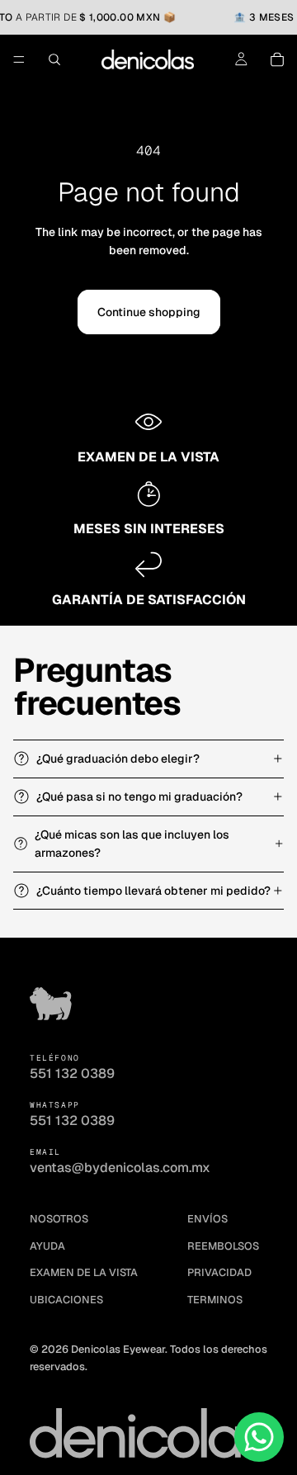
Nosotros (59, 1219)
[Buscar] (54, 59)
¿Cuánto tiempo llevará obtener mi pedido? (153, 890)
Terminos (215, 1300)
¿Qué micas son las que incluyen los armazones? (132, 843)
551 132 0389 (72, 1073)
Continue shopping (148, 312)
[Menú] (19, 60)
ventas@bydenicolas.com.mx (120, 1167)
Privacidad (219, 1272)
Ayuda (47, 1246)
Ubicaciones (66, 1300)
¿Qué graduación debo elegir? (118, 758)
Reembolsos (223, 1246)
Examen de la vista (84, 1272)
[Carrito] (277, 59)
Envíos (207, 1219)
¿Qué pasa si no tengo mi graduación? (139, 796)
